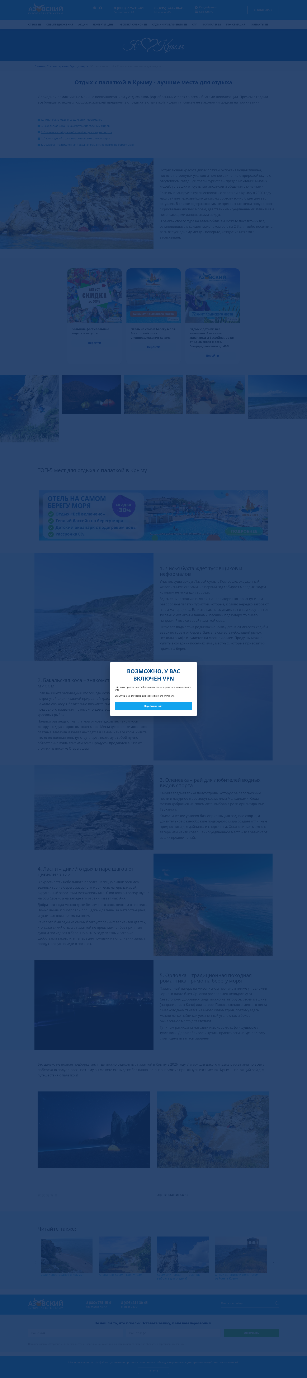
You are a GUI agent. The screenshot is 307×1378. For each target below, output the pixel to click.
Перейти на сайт (153, 706)
